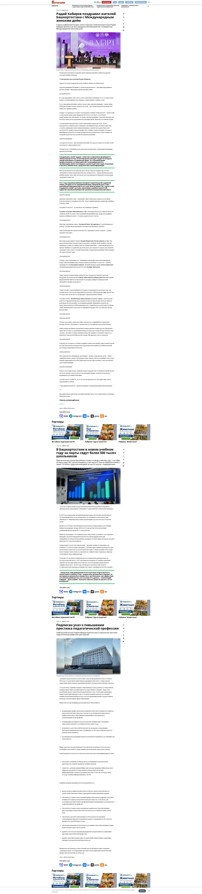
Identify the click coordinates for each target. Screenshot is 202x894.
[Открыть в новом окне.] (63, 416)
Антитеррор (106, 2)
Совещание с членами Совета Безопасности (129, 6)
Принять (142, 891)
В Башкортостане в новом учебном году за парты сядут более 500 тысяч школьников (83, 6)
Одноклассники (140, 2)
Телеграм (129, 2)
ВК (114, 2)
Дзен (121, 2)
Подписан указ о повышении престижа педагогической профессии (108, 6)
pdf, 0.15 (62, 404)
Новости (55, 6)
